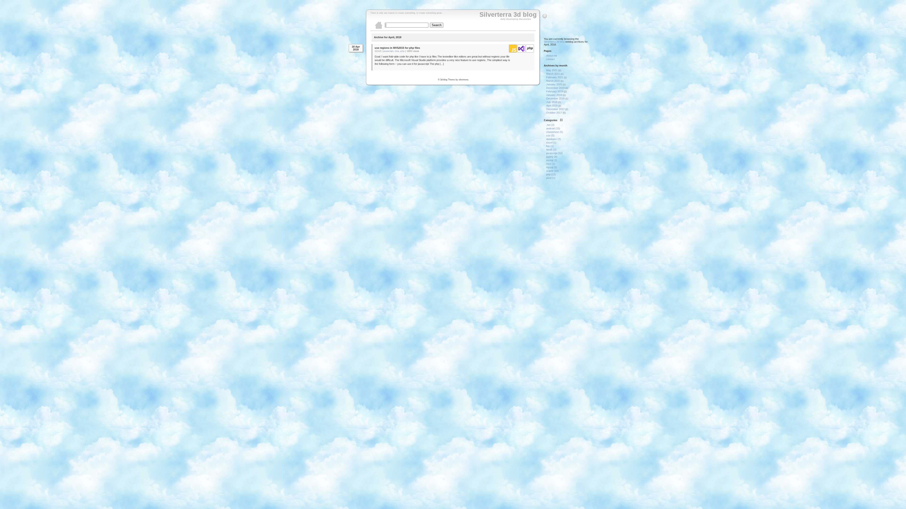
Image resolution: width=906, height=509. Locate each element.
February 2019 (554, 91)
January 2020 (554, 84)
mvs (397, 51)
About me (551, 55)
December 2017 (555, 109)
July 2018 (551, 102)
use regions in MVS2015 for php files (397, 47)
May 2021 (552, 70)
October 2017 (554, 112)
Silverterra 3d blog (508, 14)
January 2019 (554, 95)
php (402, 51)
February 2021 (554, 77)
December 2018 (555, 98)
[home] (378, 28)
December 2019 (555, 87)
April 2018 (552, 105)
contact (550, 59)
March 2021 (553, 73)
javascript (388, 51)
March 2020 (553, 80)
